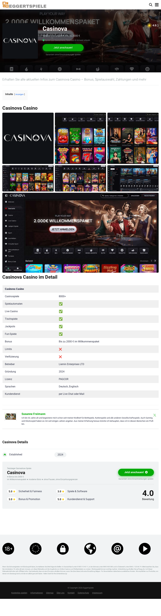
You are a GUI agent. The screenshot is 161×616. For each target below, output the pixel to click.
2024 (60, 454)
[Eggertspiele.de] (24, 4)
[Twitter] (155, 415)
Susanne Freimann (33, 414)
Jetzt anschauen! (63, 47)
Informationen (36, 593)
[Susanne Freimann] (10, 419)
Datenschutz (83, 593)
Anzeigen (19, 94)
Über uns (60, 593)
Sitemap (49, 593)
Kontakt (71, 593)
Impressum (97, 593)
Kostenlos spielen (19, 593)
